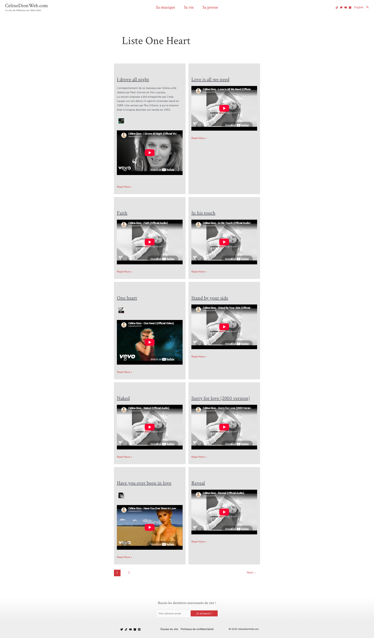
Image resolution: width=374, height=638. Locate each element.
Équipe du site (169, 629)
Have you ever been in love (144, 483)
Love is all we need (210, 79)
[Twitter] (341, 7)
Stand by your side (209, 298)
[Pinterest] (139, 629)
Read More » (124, 187)
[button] (367, 7)
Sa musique (165, 7)
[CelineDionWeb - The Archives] (350, 7)
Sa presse (210, 7)
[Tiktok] (337, 7)
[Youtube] (345, 7)
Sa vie (189, 7)
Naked (123, 398)
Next (251, 573)
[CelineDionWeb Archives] (135, 629)
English (358, 7)
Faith (122, 213)
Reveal (198, 483)
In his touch (203, 213)
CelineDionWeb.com (26, 5)
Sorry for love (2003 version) (220, 398)
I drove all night (133, 79)
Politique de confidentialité (197, 629)
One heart (127, 298)
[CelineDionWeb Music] (130, 629)
